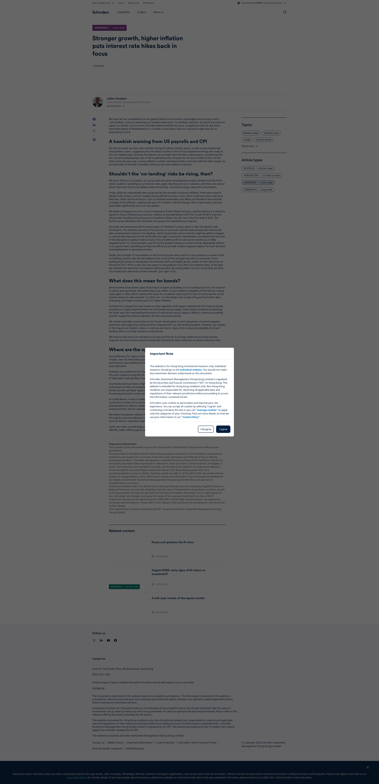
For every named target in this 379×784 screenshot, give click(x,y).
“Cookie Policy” (191, 417)
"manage (207, 410)
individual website (191, 369)
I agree (223, 429)
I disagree (205, 429)
